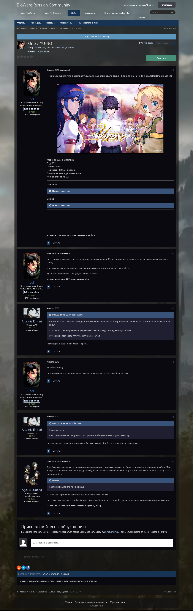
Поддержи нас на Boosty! (116, 13)
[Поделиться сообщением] (173, 70)
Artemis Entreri (32, 321)
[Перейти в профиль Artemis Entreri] (32, 313)
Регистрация (166, 5)
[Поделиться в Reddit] (19, 567)
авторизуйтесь (111, 532)
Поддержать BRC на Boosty (96, 36)
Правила (50, 23)
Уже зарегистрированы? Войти (139, 5)
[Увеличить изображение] (110, 118)
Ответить (161, 58)
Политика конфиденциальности (91, 602)
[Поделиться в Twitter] (23, 567)
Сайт (73, 13)
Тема (68, 602)
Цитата (56, 243)
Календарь (36, 23)
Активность (90, 13)
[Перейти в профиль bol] (21, 45)
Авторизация (147, 43)
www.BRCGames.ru (53, 13)
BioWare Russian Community (43, 5)
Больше (142, 17)
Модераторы (66, 23)
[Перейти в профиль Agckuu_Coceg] (32, 473)
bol (73, 315)
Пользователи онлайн (88, 23)
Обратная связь (117, 602)
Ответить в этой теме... (47, 542)
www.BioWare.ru (28, 13)
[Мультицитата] (48, 243)
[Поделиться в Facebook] (28, 567)
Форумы (21, 23)
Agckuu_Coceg (32, 490)
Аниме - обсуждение (63, 47)
